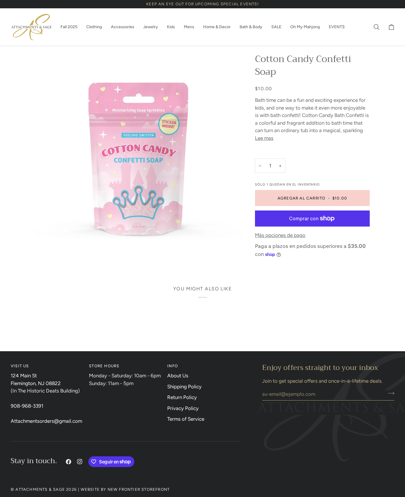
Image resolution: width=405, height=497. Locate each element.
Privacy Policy (183, 408)
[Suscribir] (389, 393)
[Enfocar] (139, 157)
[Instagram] (79, 461)
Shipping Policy (184, 387)
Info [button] (172, 365)
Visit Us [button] (20, 365)
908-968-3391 (27, 406)
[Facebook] (68, 461)
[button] (69, 27)
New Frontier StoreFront (139, 489)
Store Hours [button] (104, 365)
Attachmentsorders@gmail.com (46, 421)
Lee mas (264, 138)
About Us (177, 376)
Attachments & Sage (40, 489)
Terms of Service (185, 419)
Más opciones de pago (280, 235)
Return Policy (182, 397)
